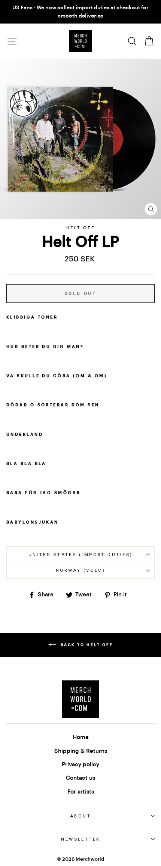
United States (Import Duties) (80, 554)
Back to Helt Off (86, 645)
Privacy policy (80, 764)
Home (81, 737)
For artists (80, 792)
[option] (80, 12)
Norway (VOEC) (81, 570)
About (80, 816)
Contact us (80, 778)
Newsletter (80, 839)
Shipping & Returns (80, 751)
